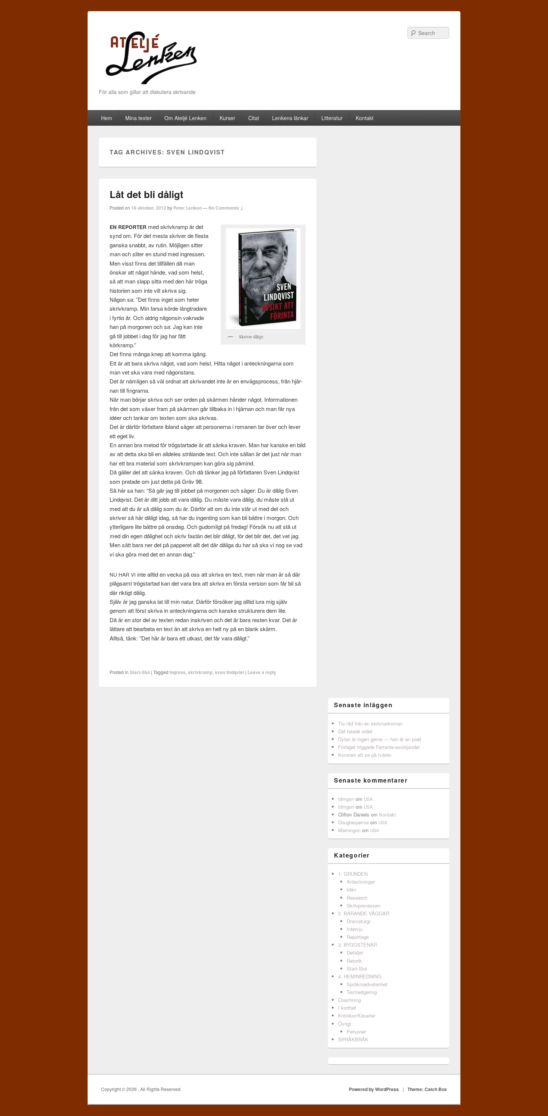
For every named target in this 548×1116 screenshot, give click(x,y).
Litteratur (332, 118)
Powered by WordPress (374, 1089)
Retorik (354, 960)
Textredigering (362, 992)
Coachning (349, 999)
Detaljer (355, 952)
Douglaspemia (353, 822)
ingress (178, 672)
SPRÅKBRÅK (353, 1039)
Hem (106, 118)
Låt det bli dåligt (146, 194)
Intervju (355, 928)
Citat (253, 118)
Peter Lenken (187, 207)
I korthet (347, 1007)
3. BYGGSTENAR (357, 944)
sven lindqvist (229, 672)
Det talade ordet (355, 731)
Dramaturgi (358, 921)
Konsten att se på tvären (364, 754)
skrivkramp (200, 672)
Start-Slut (140, 672)
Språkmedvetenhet (367, 984)
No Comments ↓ (225, 207)
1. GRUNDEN (353, 873)
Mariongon (349, 830)
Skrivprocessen (363, 905)
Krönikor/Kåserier (356, 1015)
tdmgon (346, 798)
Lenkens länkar (290, 118)
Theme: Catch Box (427, 1089)
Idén (351, 889)
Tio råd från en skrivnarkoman (370, 723)
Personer (356, 1031)
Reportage (358, 936)
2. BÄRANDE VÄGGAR (363, 913)
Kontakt (365, 118)
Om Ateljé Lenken (185, 118)
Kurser (227, 118)
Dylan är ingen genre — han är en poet (379, 739)
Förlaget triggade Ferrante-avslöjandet (379, 746)
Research (357, 897)
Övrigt (344, 1023)
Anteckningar (361, 881)
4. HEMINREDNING (359, 976)
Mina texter (138, 118)
